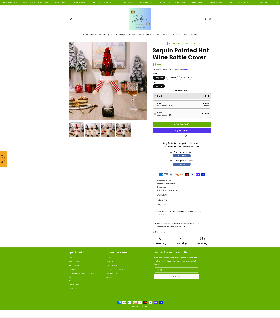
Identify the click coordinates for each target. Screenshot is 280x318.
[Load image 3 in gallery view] (108, 130)
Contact (72, 288)
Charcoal (185, 78)
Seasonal (72, 281)
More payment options (182, 136)
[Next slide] (186, 217)
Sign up (176, 276)
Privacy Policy (111, 265)
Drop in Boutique (142, 306)
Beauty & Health (75, 265)
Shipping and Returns (114, 269)
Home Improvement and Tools (81, 273)
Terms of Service (113, 273)
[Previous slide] (178, 217)
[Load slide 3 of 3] (184, 217)
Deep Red (159, 78)
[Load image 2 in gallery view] (92, 130)
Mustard (172, 78)
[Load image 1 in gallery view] (76, 130)
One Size (158, 86)
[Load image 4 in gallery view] (123, 130)
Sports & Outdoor (76, 285)
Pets (70, 277)
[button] (71, 19)
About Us (109, 262)
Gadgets (72, 269)
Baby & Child (74, 262)
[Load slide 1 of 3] (180, 217)
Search (108, 258)
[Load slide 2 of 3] (182, 217)
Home (71, 258)
